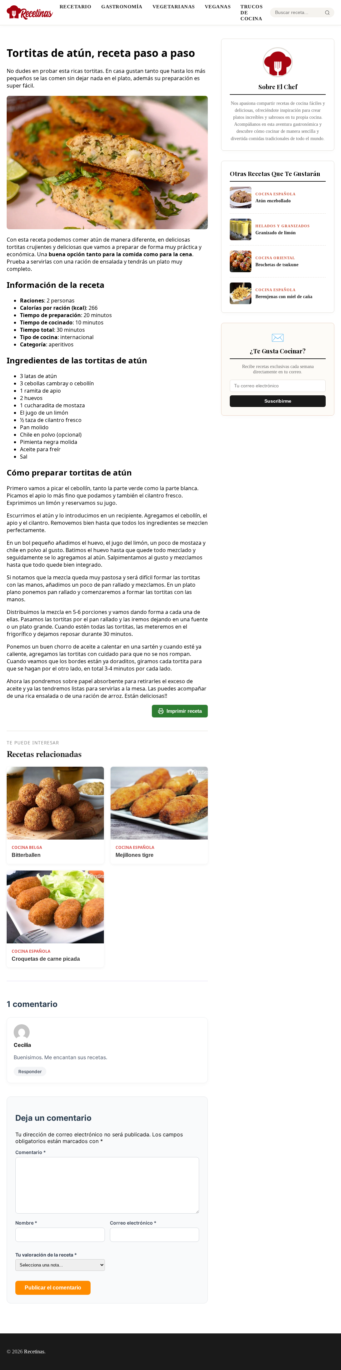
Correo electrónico (133, 1223)
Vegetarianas (174, 6)
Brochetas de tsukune (276, 264)
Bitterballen (26, 855)
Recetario (76, 6)
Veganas (218, 6)
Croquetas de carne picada (46, 959)
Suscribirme (277, 401)
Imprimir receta (184, 711)
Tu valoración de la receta (46, 1255)
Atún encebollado (273, 200)
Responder (30, 1071)
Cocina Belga (27, 847)
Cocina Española (135, 847)
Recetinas (34, 1351)
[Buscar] (327, 12)
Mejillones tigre (135, 855)
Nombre (26, 1223)
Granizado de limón (275, 232)
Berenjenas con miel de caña (283, 296)
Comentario (30, 1152)
